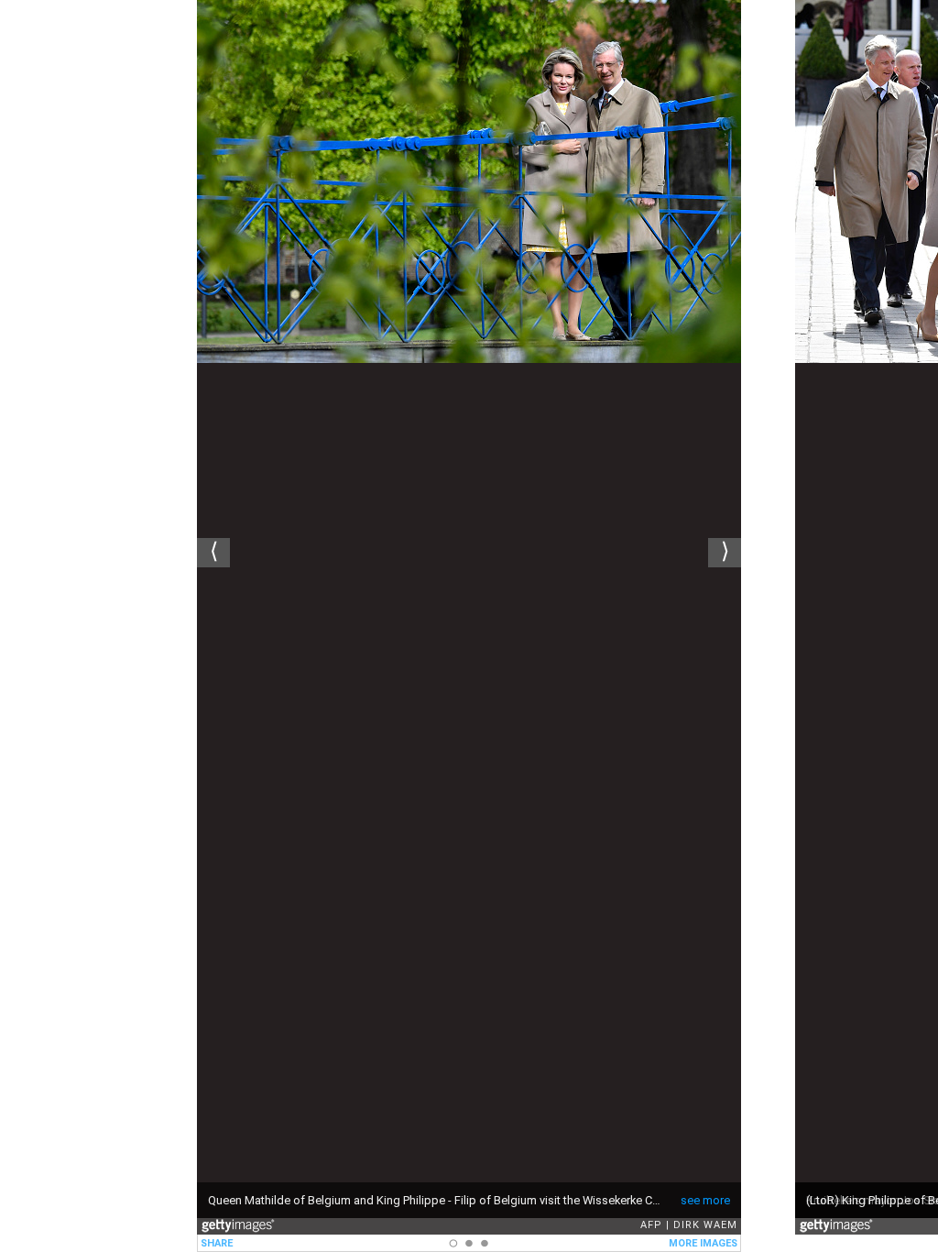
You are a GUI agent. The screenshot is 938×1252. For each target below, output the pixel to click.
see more (705, 1200)
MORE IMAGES (703, 1243)
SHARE (217, 1243)
